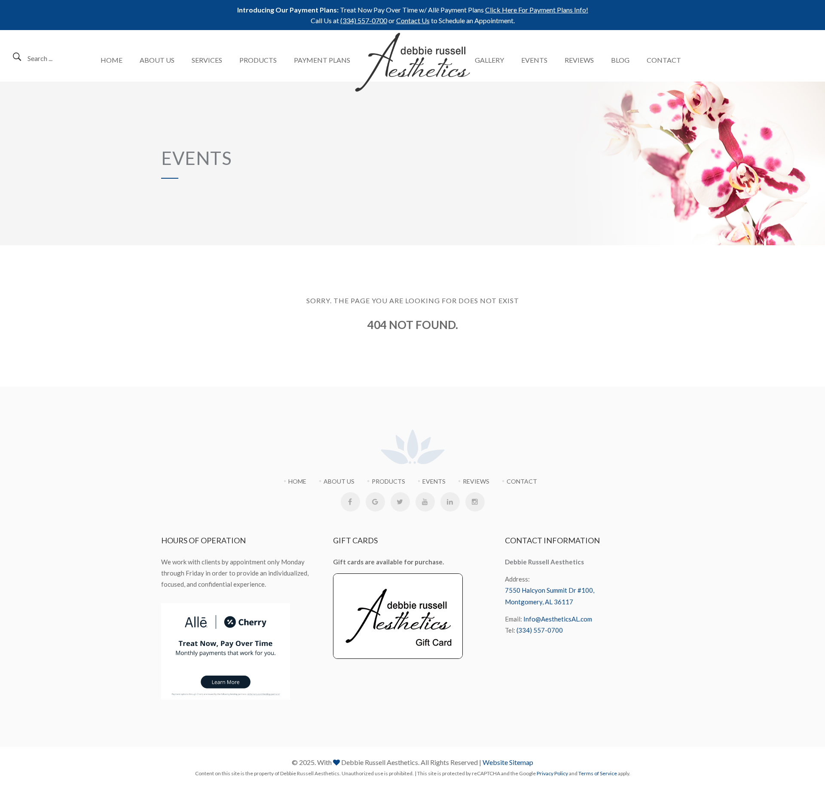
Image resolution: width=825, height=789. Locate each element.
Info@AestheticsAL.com (557, 619)
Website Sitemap (508, 762)
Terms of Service (597, 773)
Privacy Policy (552, 773)
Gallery (489, 60)
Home (111, 60)
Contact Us (413, 20)
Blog (620, 60)
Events (534, 60)
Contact (664, 60)
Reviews (579, 60)
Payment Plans (322, 60)
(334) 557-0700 (363, 20)
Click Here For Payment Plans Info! (536, 10)
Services (207, 60)
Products (258, 60)
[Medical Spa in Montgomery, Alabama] (412, 62)
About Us (157, 60)
